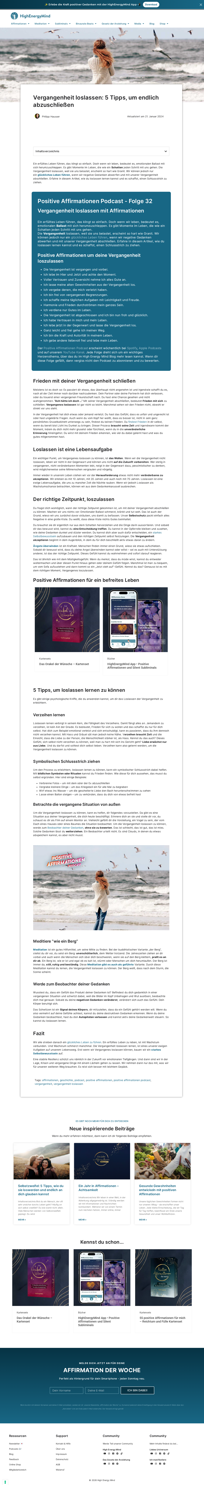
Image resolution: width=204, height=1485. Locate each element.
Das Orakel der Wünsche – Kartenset (64, 664)
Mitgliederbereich (17, 1469)
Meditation (41, 23)
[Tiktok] (121, 1453)
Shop (162, 23)
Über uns (60, 1449)
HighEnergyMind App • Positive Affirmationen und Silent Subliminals (132, 665)
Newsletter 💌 (16, 1443)
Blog (151, 23)
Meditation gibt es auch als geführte (110, 964)
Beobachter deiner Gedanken (65, 827)
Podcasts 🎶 (15, 1449)
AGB (58, 1464)
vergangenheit (43, 1083)
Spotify (132, 348)
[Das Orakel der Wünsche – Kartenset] (67, 651)
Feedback (14, 1459)
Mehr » (22, 1219)
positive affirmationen (99, 1080)
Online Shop (15, 1464)
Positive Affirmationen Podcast (66, 348)
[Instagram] (109, 1453)
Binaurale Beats (84, 23)
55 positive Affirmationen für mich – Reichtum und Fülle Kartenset (162, 1319)
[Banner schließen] (201, 4)
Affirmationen (19, 23)
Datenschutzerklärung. (133, 1409)
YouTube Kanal (73, 352)
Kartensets (45, 659)
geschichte (66, 1080)
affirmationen (50, 1080)
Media (137, 23)
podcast (79, 1080)
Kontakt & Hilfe (63, 1443)
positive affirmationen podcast (132, 1080)
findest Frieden (137, 421)
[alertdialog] (102, 4)
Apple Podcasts (150, 348)
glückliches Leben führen (89, 237)
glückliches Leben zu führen (84, 1042)
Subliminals (61, 23)
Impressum (61, 1454)
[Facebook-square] (113, 1453)
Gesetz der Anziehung (114, 23)
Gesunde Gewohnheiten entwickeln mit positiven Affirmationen (157, 1190)
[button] (166, 151)
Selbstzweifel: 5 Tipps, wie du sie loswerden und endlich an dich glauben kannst (41, 1190)
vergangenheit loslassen (68, 1083)
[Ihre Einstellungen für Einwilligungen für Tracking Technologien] (5, 1482)
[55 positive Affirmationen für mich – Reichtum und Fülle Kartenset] (163, 1305)
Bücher (111, 659)
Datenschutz (62, 1459)
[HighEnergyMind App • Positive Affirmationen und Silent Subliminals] (135, 651)
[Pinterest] (117, 1453)
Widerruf (60, 1469)
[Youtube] (105, 1453)
